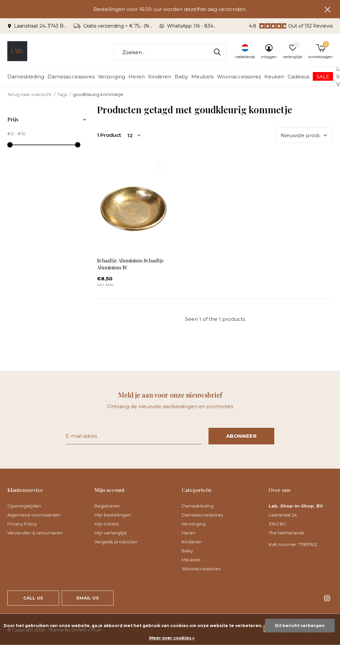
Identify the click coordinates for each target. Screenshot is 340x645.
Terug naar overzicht (29, 94)
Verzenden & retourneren (35, 532)
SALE (322, 76)
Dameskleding (25, 76)
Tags (62, 94)
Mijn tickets (106, 523)
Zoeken (217, 52)
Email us (87, 597)
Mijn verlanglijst (110, 532)
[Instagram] (327, 598)
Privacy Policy (22, 523)
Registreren (107, 505)
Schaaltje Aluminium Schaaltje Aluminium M (130, 264)
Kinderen (159, 76)
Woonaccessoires (239, 76)
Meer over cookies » (172, 637)
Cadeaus (298, 76)
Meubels (202, 76)
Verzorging (111, 76)
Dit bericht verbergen (300, 625)
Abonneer (241, 436)
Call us (33, 597)
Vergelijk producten (115, 541)
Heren (136, 76)
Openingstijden (24, 505)
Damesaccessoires (71, 76)
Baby (181, 76)
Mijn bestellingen (112, 514)
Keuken (274, 76)
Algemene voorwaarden (33, 514)
